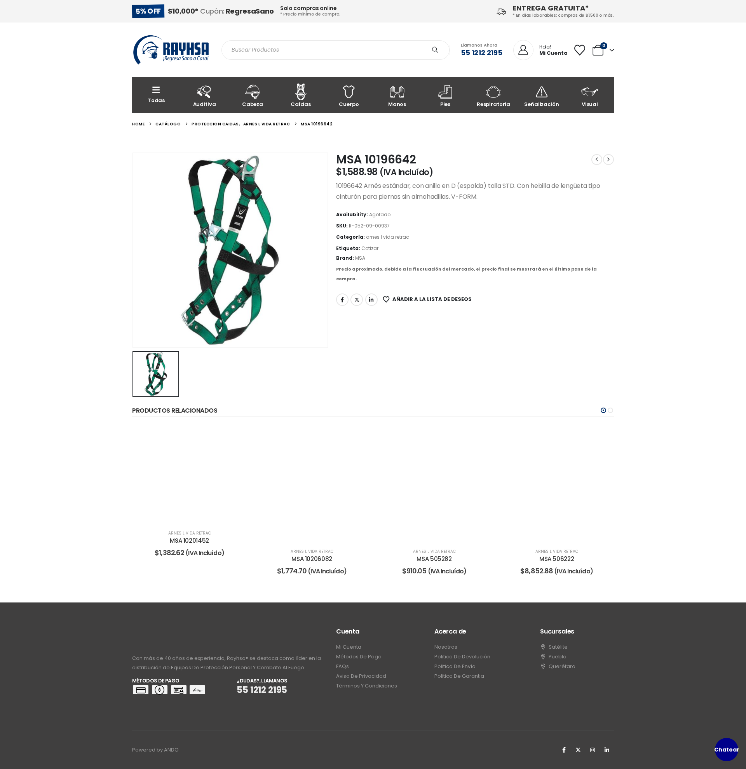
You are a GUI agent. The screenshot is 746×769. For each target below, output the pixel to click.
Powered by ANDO (155, 749)
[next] (608, 159)
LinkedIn (371, 299)
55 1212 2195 (481, 52)
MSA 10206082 (311, 559)
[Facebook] (564, 750)
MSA (360, 258)
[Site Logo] (171, 50)
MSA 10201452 (189, 540)
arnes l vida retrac (387, 237)
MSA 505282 (434, 559)
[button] (603, 410)
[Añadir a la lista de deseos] (235, 438)
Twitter (356, 299)
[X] (578, 750)
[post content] (189, 474)
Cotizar (369, 248)
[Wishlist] (579, 50)
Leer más (195, 514)
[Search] (435, 50)
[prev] (596, 159)
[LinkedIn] (607, 750)
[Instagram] (592, 750)
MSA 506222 (556, 559)
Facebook (342, 299)
